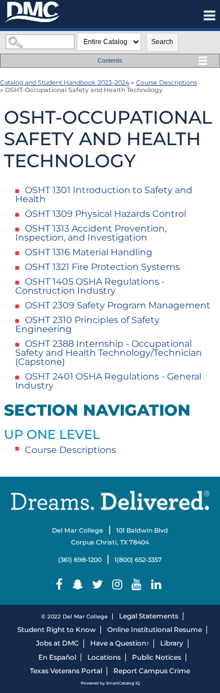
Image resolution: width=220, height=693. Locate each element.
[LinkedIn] (157, 585)
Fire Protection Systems (102, 266)
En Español (57, 657)
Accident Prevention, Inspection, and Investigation (90, 233)
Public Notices (156, 657)
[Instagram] (118, 585)
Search (162, 42)
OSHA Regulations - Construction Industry (90, 286)
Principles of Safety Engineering (87, 324)
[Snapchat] (79, 585)
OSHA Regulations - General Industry (108, 381)
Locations (104, 657)
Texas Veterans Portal (66, 670)
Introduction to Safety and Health (103, 194)
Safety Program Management (117, 305)
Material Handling (88, 252)
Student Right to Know (56, 629)
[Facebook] (61, 585)
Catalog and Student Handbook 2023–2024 (64, 82)
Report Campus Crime (151, 670)
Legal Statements (148, 616)
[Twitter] (99, 585)
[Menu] (209, 15)
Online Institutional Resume (154, 629)
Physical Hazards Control (105, 213)
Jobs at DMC (57, 643)
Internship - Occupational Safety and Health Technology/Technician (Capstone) (108, 352)
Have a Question (118, 643)
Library (171, 643)
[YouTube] (138, 585)
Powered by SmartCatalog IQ (110, 683)
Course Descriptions (166, 82)
